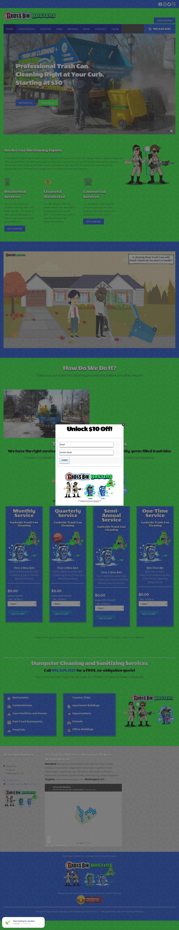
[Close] (123, 424)
